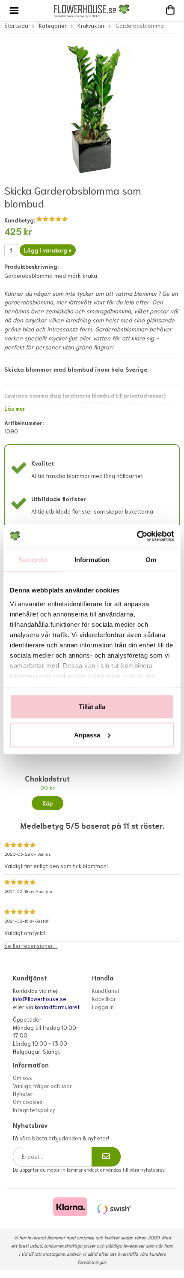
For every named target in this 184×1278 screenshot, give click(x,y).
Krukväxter (91, 25)
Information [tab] (92, 559)
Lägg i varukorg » (47, 250)
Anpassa (87, 734)
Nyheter (23, 1093)
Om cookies (28, 1101)
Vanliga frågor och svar (42, 1085)
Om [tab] (150, 559)
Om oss (22, 1077)
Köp (47, 803)
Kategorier (53, 25)
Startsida (16, 25)
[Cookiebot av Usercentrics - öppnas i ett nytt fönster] (136, 535)
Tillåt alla (92, 706)
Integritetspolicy (34, 1109)
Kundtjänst (105, 990)
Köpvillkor (104, 998)
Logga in (103, 1006)
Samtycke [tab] (33, 559)
